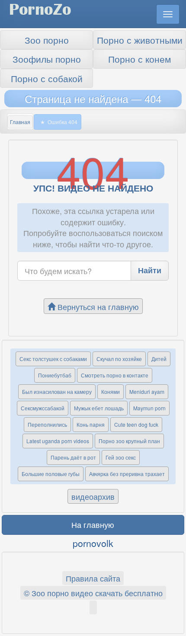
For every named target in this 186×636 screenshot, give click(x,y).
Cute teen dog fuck (136, 424)
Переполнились (47, 424)
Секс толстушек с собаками (53, 358)
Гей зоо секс (121, 457)
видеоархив (93, 496)
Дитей (159, 358)
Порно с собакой (47, 78)
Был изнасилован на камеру (57, 391)
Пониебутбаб (54, 375)
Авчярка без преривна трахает (127, 473)
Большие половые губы (51, 473)
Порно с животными (140, 39)
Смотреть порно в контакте (114, 375)
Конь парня (91, 424)
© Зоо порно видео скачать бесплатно (93, 592)
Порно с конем (139, 58)
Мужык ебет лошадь (99, 408)
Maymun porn (149, 408)
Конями (110, 391)
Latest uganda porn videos (57, 440)
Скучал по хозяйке (119, 358)
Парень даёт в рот (73, 457)
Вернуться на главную (97, 306)
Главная (20, 121)
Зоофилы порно (47, 58)
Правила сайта (93, 578)
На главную (92, 524)
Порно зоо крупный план (129, 440)
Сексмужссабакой (42, 408)
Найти (149, 270)
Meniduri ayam (146, 391)
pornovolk (93, 543)
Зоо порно (47, 39)
